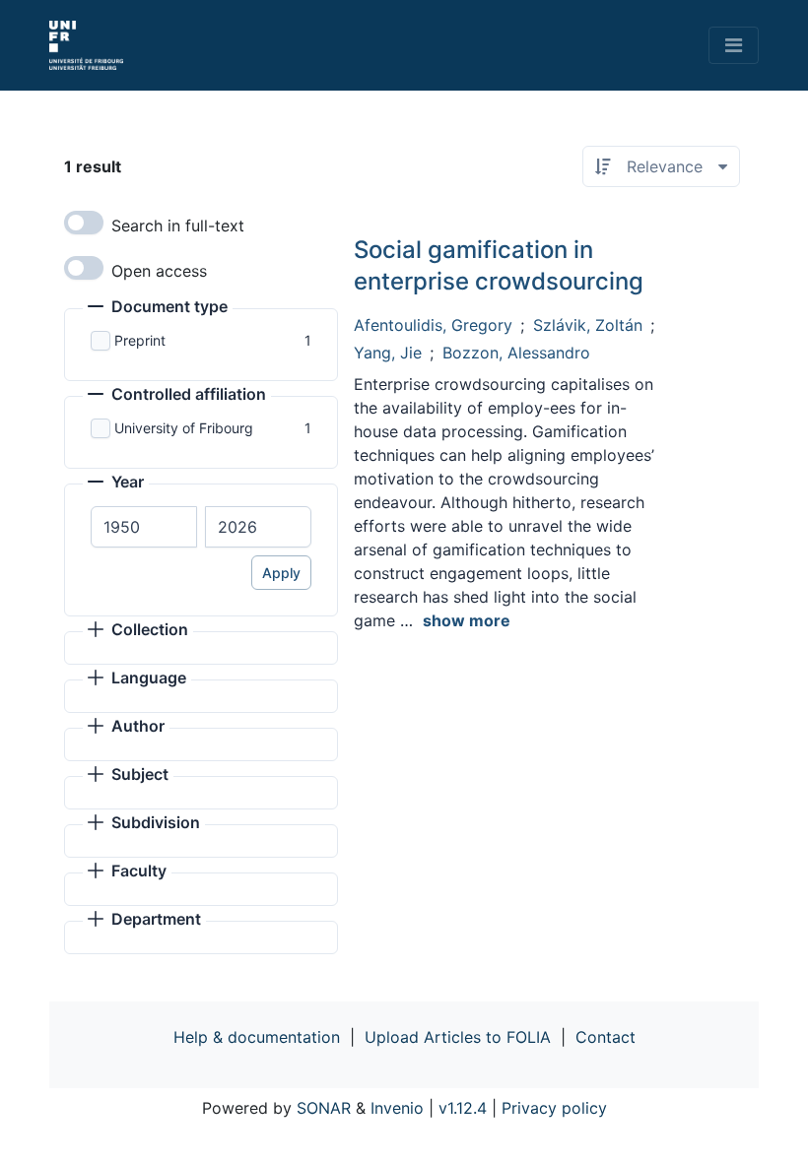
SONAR (324, 1108)
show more (466, 620)
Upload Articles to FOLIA (458, 1037)
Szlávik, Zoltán (587, 325)
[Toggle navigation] (733, 45)
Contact (605, 1037)
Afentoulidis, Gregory (433, 325)
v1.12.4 (462, 1108)
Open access (159, 271)
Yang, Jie (388, 352)
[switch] (83, 222)
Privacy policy (554, 1108)
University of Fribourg (183, 428)
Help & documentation (256, 1037)
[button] (158, 308)
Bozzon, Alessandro (516, 352)
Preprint (140, 340)
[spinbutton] (144, 527)
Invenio (397, 1108)
